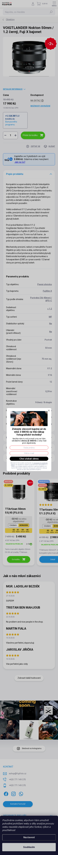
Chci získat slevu (29, 458)
